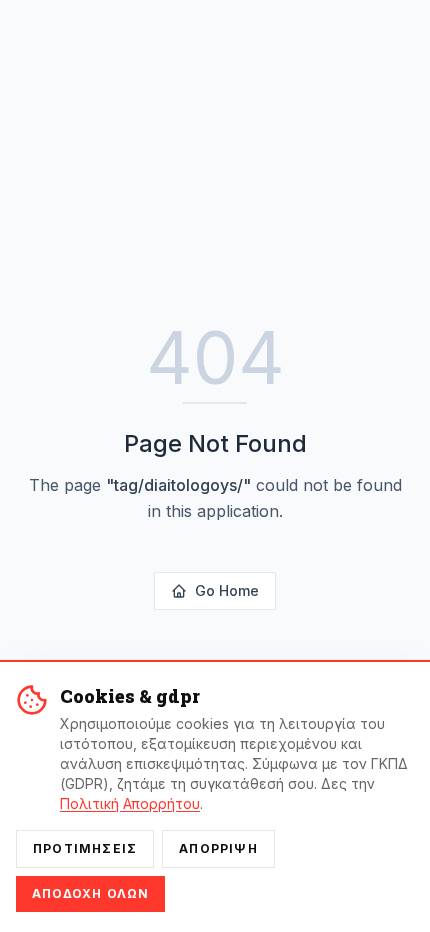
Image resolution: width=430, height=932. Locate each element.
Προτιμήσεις (85, 848)
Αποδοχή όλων (90, 893)
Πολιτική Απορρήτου (130, 803)
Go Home (227, 590)
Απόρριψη (218, 848)
